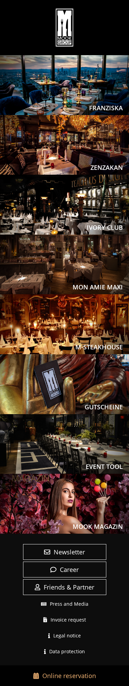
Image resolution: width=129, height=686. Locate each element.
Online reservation (69, 676)
